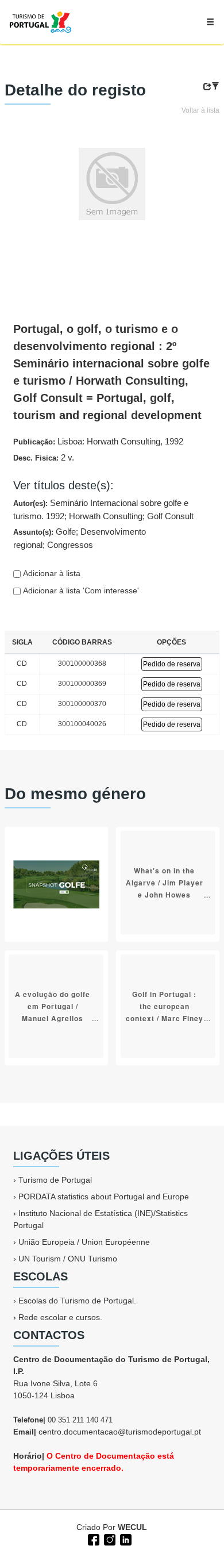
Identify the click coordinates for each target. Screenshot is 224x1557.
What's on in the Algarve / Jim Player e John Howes (164, 882)
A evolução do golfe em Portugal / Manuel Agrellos (52, 1005)
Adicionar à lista (50, 573)
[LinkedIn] (124, 1538)
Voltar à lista (200, 110)
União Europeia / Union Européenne (84, 1242)
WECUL (132, 1527)
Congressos (70, 545)
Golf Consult (170, 516)
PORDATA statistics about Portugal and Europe (103, 1196)
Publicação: (98, 441)
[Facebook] (92, 1538)
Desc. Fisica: (43, 457)
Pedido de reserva (171, 664)
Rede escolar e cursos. (60, 1317)
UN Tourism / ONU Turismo (67, 1258)
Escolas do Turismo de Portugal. (77, 1300)
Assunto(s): (79, 538)
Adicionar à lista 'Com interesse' (80, 590)
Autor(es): (103, 509)
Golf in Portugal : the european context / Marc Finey (164, 1005)
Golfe (66, 531)
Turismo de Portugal (55, 1179)
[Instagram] (108, 1538)
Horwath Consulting (105, 516)
